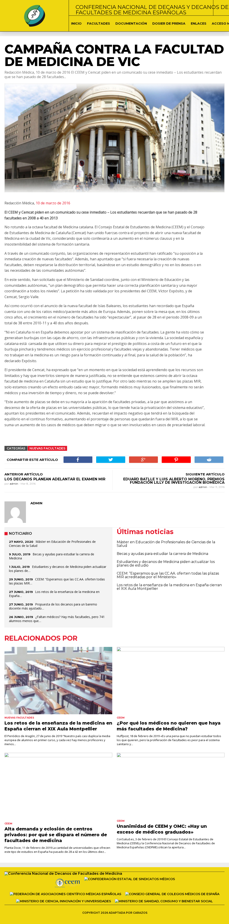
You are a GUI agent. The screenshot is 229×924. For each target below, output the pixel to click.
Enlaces (198, 23)
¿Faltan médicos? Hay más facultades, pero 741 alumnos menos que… (57, 619)
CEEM (121, 717)
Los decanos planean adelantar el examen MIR (54, 479)
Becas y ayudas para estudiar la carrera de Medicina (51, 556)
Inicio (76, 23)
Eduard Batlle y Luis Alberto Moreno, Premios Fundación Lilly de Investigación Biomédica (174, 481)
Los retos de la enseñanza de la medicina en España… (54, 594)
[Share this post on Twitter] (110, 459)
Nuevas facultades (47, 448)
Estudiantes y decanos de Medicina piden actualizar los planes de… (57, 569)
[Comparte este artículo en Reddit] (209, 459)
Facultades (98, 23)
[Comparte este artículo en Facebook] (78, 459)
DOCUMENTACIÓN (131, 23)
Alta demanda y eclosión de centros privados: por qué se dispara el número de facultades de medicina (55, 834)
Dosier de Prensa (168, 23)
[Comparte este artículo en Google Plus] (143, 459)
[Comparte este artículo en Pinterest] (176, 459)
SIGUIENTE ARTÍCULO (205, 474)
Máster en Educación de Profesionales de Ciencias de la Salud (52, 543)
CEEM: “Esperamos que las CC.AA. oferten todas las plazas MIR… (57, 581)
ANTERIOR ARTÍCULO (23, 474)
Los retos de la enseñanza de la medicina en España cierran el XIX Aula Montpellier (169, 587)
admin (14, 483)
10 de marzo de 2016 (52, 203)
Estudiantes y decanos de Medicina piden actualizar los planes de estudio (166, 563)
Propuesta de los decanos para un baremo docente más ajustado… (53, 606)
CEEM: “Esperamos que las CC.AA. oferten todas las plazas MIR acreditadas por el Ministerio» (168, 575)
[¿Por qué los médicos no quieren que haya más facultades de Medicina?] (171, 680)
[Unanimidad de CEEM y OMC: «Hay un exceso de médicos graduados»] (171, 785)
